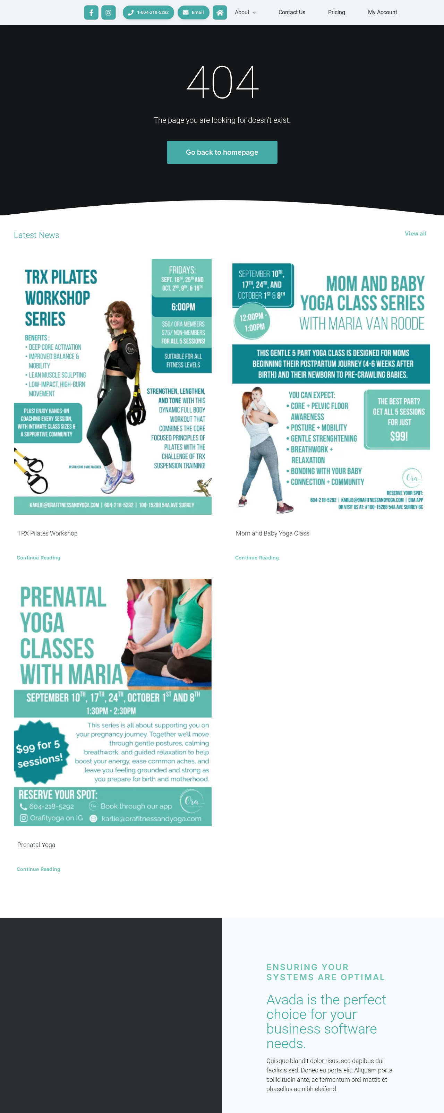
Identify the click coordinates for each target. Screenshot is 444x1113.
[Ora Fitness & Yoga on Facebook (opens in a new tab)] (91, 12)
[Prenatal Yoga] (113, 702)
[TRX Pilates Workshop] (113, 387)
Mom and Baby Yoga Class (272, 533)
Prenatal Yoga (36, 844)
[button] (245, 12)
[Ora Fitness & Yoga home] (220, 12)
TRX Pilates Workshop (47, 533)
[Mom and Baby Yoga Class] (331, 387)
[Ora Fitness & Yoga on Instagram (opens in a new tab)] (108, 12)
